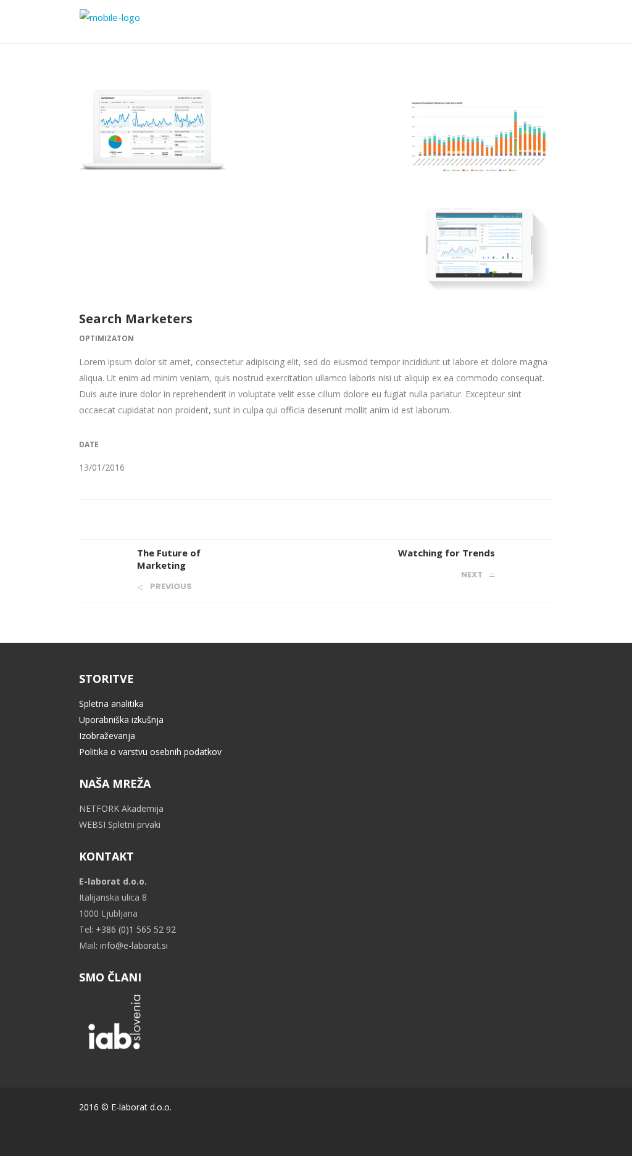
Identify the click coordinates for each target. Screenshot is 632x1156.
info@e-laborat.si (134, 945)
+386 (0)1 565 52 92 (136, 929)
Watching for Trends (446, 553)
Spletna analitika (111, 703)
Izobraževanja (107, 735)
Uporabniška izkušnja (121, 719)
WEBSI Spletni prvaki (119, 824)
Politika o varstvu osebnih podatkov (150, 752)
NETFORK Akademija (121, 808)
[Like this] (549, 516)
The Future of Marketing (169, 559)
